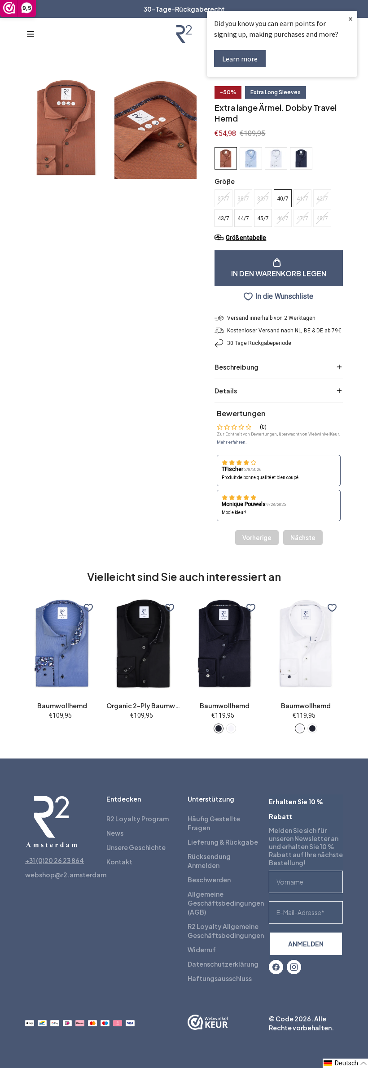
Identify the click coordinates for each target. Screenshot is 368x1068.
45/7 (263, 218)
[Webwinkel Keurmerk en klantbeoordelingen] (208, 1023)
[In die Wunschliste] (88, 608)
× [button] (350, 18)
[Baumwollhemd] (218, 728)
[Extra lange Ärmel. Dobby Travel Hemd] (251, 158)
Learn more (240, 58)
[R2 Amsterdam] (184, 34)
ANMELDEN (306, 944)
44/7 (243, 218)
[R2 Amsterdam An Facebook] (276, 967)
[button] (30, 34)
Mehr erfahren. (232, 442)
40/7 (283, 199)
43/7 (223, 218)
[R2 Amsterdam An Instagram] (294, 967)
